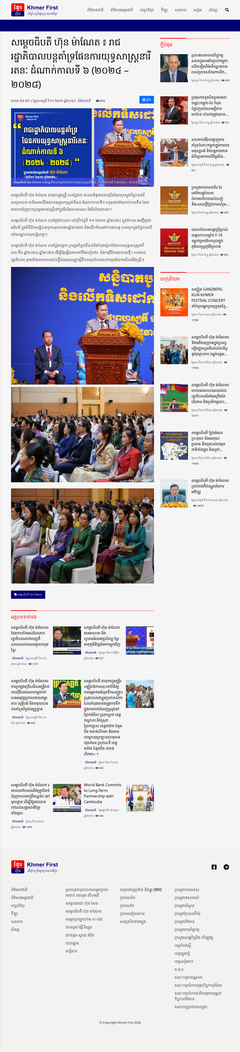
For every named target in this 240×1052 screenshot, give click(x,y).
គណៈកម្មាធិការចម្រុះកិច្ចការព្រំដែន (198, 985)
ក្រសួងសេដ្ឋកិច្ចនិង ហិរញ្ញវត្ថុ (194, 937)
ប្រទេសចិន (127, 897)
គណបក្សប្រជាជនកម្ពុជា (191, 1006)
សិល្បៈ (213, 9)
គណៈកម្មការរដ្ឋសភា (189, 977)
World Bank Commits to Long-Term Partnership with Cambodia (102, 793)
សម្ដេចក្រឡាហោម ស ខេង (84, 919)
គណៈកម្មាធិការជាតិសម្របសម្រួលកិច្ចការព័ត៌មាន (198, 996)
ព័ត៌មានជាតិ (95, 9)
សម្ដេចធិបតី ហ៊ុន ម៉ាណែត (29, 594)
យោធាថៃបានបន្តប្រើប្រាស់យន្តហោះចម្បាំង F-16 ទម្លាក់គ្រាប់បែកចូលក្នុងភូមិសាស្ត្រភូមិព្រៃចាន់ (209, 238)
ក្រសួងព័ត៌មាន (185, 921)
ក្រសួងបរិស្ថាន (185, 905)
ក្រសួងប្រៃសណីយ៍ (187, 913)
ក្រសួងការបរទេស (187, 889)
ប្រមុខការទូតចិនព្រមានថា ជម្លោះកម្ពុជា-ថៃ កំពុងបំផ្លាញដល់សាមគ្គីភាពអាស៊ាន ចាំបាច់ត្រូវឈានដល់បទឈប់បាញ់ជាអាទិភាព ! (209, 106)
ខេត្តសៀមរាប (184, 961)
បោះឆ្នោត (72, 943)
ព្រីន (148, 99)
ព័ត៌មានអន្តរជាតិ (122, 9)
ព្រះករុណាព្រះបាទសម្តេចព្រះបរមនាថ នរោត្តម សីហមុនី (87, 892)
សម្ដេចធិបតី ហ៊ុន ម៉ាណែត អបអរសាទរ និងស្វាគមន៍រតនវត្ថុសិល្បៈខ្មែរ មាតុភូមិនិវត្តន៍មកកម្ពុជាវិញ (102, 636)
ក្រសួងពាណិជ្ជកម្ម (187, 929)
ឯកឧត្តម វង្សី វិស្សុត (79, 927)
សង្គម (198, 9)
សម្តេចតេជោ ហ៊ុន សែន (82, 903)
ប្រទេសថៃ (127, 905)
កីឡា (164, 9)
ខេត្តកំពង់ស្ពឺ (183, 945)
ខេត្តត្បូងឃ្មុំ (182, 953)
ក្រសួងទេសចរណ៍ (187, 897)
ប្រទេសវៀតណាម (132, 913)
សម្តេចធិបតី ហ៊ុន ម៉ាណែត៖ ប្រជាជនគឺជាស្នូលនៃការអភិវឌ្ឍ (210, 486)
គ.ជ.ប (179, 969)
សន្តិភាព (71, 951)
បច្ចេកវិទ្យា (147, 9)
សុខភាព (181, 9)
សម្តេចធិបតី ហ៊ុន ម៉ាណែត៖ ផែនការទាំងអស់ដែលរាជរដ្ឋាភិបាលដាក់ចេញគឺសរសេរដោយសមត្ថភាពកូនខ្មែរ (30, 638)
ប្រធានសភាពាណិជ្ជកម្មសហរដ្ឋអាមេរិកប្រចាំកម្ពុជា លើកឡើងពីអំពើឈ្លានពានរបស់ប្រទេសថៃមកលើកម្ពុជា (209, 63)
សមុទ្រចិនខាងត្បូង (133, 921)
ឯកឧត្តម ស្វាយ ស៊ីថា (80, 935)
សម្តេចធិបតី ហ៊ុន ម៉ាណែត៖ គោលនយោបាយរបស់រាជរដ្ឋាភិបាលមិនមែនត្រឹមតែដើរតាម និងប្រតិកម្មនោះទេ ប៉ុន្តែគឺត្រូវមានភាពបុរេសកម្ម (210, 393)
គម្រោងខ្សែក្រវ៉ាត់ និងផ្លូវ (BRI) (141, 889)
